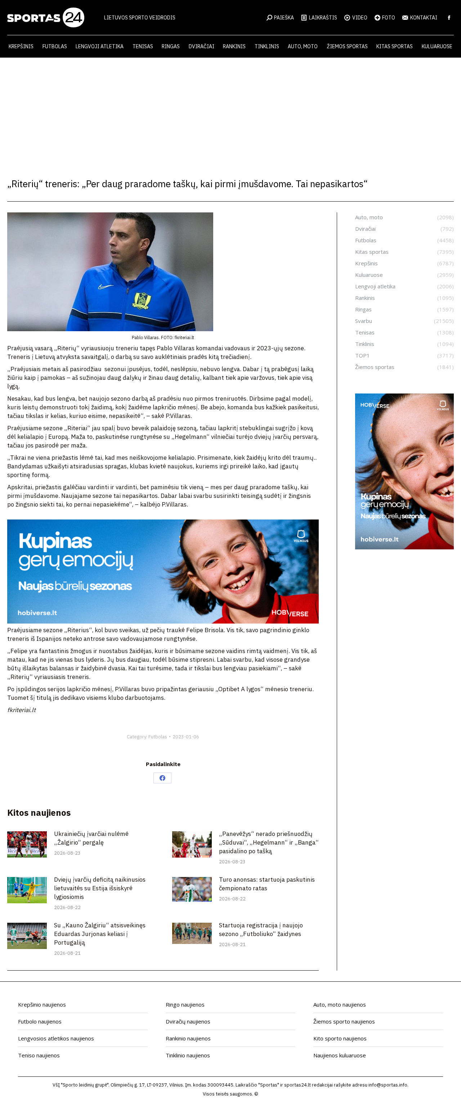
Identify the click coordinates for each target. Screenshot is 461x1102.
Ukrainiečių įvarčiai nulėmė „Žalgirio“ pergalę (91, 838)
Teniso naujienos (39, 1055)
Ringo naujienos (185, 1004)
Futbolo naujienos (40, 1021)
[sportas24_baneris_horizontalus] (163, 621)
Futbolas (157, 737)
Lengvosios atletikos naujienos (56, 1038)
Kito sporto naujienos (340, 1038)
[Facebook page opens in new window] (449, 17)
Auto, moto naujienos (339, 1004)
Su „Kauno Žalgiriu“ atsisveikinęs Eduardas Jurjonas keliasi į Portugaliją (100, 933)
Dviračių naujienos (188, 1021)
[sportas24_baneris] (404, 547)
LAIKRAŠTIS (323, 17)
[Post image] (27, 844)
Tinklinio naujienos (188, 1055)
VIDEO (359, 17)
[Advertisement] (230, 111)
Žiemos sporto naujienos (344, 1021)
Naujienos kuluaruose (339, 1055)
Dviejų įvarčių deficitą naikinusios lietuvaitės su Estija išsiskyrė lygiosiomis (100, 888)
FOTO (388, 17)
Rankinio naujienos (188, 1038)
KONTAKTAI (423, 17)
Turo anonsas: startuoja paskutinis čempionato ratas (267, 884)
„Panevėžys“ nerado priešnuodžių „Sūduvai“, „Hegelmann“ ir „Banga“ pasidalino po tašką (269, 842)
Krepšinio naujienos (42, 1004)
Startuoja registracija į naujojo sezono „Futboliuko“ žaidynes (261, 929)
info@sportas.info (387, 1085)
